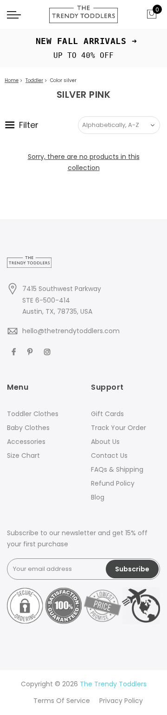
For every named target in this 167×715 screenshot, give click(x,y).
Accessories (26, 441)
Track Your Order (118, 427)
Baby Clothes (28, 427)
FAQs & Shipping (117, 469)
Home (12, 80)
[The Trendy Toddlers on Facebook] (15, 351)
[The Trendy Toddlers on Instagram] (48, 351)
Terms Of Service (61, 700)
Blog (97, 497)
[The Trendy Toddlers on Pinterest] (31, 351)
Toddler (34, 80)
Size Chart (23, 455)
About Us (105, 441)
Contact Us (109, 455)
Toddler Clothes (32, 413)
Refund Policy (113, 483)
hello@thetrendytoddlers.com (71, 330)
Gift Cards (107, 413)
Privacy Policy (121, 700)
